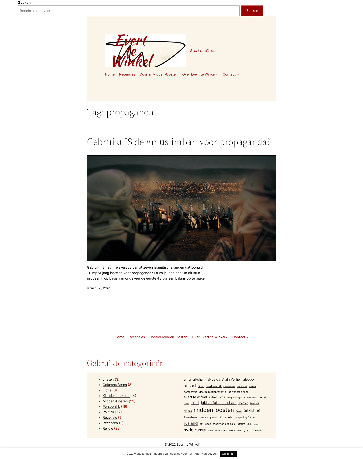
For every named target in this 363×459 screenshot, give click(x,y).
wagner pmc (221, 430)
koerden (243, 402)
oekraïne (252, 410)
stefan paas (252, 424)
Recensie (110, 417)
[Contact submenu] (238, 74)
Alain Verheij (231, 379)
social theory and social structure (225, 423)
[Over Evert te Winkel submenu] (217, 74)
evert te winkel (195, 397)
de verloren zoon (238, 391)
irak (260, 397)
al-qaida (213, 379)
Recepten (110, 423)
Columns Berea (115, 385)
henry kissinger (234, 397)
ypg (246, 430)
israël (195, 403)
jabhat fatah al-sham (219, 403)
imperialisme (250, 397)
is (265, 397)
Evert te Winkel (202, 51)
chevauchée (229, 386)
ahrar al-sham (195, 379)
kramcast (254, 403)
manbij (188, 410)
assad (190, 385)
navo (239, 410)
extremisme (217, 397)
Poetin (229, 417)
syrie (188, 429)
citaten (108, 379)
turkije (200, 430)
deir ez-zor (242, 386)
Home (110, 74)
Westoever (235, 430)
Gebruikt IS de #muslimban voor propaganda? (179, 141)
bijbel (201, 386)
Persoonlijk (111, 406)
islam (186, 403)
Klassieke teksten (116, 396)
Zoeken (24, 3)
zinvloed (256, 430)
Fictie (107, 390)
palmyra (203, 417)
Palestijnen (190, 417)
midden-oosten (214, 410)
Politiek (108, 412)
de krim (252, 386)
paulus (213, 417)
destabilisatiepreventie (212, 391)
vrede (210, 430)
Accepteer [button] (228, 453)
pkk (221, 417)
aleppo (248, 379)
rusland (191, 423)
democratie (190, 391)
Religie (108, 428)
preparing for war (245, 417)
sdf (201, 423)
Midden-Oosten (115, 401)
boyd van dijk (214, 386)
